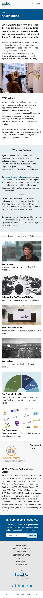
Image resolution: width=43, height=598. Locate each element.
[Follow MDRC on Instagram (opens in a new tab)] (19, 585)
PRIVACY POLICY (31, 594)
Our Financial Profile (12, 394)
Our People (7, 264)
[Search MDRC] (32, 4)
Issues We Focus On (21, 549)
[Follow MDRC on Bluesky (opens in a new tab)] (31, 585)
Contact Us (21, 565)
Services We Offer (21, 555)
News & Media (22, 562)
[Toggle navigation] (38, 4)
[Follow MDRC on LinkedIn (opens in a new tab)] (27, 585)
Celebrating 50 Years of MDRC (17, 297)
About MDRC (21, 545)
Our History (7, 361)
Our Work (21, 552)
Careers (21, 558)
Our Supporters (9, 430)
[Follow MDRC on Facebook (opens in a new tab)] (15, 585)
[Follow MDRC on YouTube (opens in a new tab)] (23, 585)
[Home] (7, 4)
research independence (15, 177)
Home (4, 12)
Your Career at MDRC (12, 327)
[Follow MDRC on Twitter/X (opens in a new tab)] (12, 585)
